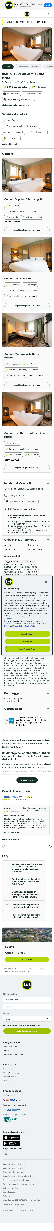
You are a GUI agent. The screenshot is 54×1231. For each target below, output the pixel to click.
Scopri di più (27, 960)
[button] (26, 820)
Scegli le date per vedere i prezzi (27, 230)
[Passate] (4, 845)
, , (19, 82)
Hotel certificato (13, 94)
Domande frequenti (10, 1047)
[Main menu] (4, 13)
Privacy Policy (18, 626)
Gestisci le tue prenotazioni (13, 1054)
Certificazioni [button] (13, 709)
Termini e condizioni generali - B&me (16, 1180)
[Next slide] (49, 176)
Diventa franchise (9, 1077)
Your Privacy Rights (27, 649)
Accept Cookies (27, 634)
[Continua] (49, 845)
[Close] (46, 582)
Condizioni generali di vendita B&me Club (18, 1176)
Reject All (27, 641)
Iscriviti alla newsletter (27, 1031)
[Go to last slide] (5, 176)
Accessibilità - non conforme (13, 1204)
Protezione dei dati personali (13, 1172)
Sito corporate (8, 1069)
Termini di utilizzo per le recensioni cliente (18, 1184)
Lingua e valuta (10, 994)
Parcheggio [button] (12, 693)
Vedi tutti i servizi (9, 144)
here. (10, 618)
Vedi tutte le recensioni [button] (11, 839)
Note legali (7, 1196)
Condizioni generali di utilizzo (14, 1164)
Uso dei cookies (9, 1192)
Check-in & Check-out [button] (20, 540)
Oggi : (20, 561)
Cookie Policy (30, 626)
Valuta (6, 1013)
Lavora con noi (8, 1081)
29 (47, 57)
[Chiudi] (3, 5)
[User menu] (49, 13)
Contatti (6, 1051)
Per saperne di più (27, 780)
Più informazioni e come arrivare (15, 105)
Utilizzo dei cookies (10, 1188)
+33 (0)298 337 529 (34, 94)
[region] (27, 615)
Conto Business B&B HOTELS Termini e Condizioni (21, 1200)
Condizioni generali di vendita (14, 1168)
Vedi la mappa (40, 87)
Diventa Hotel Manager (11, 1073)
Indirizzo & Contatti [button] (17, 483)
